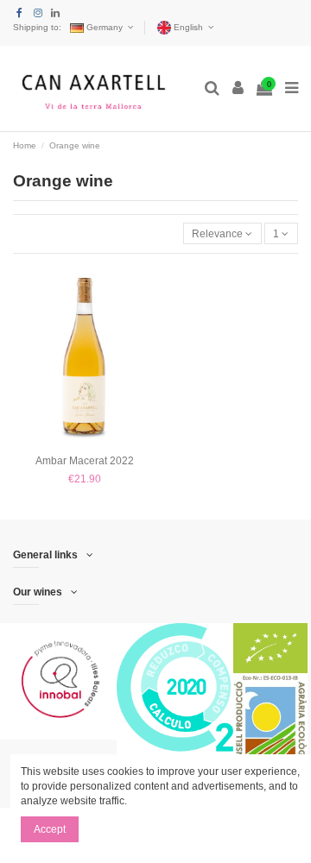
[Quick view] (84, 442)
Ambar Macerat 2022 (84, 461)
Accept (50, 829)
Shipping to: (37, 27)
